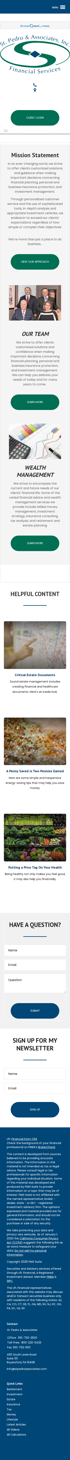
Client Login (35, 118)
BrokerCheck (46, 1147)
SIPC (10, 1281)
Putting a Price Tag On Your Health (35, 867)
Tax (9, 1409)
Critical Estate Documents (35, 675)
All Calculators (16, 1435)
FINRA (50, 1277)
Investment (15, 1394)
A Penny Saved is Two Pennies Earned (35, 771)
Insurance (13, 1404)
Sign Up (35, 1109)
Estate (11, 1399)
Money (11, 1414)
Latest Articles (16, 1424)
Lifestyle (12, 1419)
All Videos (13, 1430)
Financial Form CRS (24, 1139)
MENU (12, 130)
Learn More (35, 402)
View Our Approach (35, 262)
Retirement (14, 1389)
